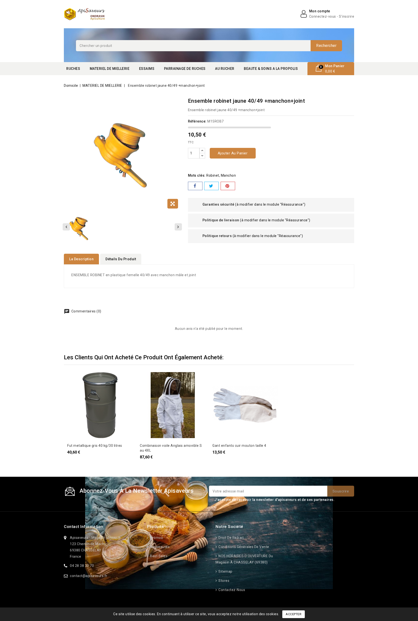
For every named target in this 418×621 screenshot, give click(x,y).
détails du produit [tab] (120, 259)
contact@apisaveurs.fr (88, 576)
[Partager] (195, 186)
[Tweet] (211, 186)
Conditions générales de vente (243, 547)
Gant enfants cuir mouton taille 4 (239, 446)
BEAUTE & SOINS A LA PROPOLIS (271, 69)
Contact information (83, 526)
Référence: (197, 121)
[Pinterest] (228, 186)
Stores (223, 581)
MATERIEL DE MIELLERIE (110, 69)
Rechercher (326, 45)
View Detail (74, 378)
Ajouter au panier (233, 153)
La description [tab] (81, 259)
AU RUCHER (224, 69)
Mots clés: (197, 175)
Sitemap (225, 571)
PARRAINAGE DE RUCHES (185, 69)
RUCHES (73, 69)
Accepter (293, 614)
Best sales (158, 556)
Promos (156, 538)
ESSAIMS (147, 69)
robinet (212, 175)
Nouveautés (159, 547)
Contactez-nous (231, 590)
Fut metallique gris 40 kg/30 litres (94, 446)
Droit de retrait (231, 538)
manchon (228, 175)
